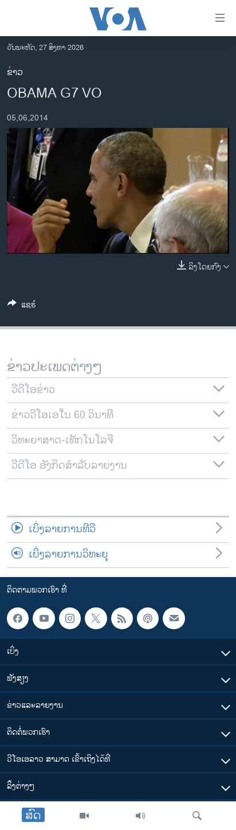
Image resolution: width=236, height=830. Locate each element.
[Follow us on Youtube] (43, 618)
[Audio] (140, 815)
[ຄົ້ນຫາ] (197, 815)
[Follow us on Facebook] (18, 618)
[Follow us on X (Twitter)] (96, 618)
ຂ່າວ (15, 72)
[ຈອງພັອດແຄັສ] (173, 618)
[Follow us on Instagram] (70, 618)
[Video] (84, 815)
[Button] (21, 306)
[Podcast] (148, 618)
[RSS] (122, 618)
